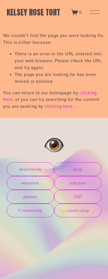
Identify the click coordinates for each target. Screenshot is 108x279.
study (78, 169)
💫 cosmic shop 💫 (77, 210)
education (30, 183)
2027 (77, 196)
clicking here (59, 106)
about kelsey (30, 169)
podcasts (77, 183)
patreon (30, 196)
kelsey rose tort (33, 12)
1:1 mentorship (30, 210)
